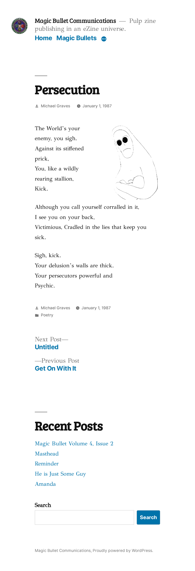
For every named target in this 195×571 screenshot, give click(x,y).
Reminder (47, 463)
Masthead (47, 453)
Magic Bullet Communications (75, 20)
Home (43, 38)
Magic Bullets (76, 38)
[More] (104, 39)
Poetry (47, 315)
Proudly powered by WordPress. (123, 550)
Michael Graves (55, 106)
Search (43, 505)
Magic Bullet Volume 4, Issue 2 (74, 443)
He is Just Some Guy (60, 473)
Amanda (45, 483)
